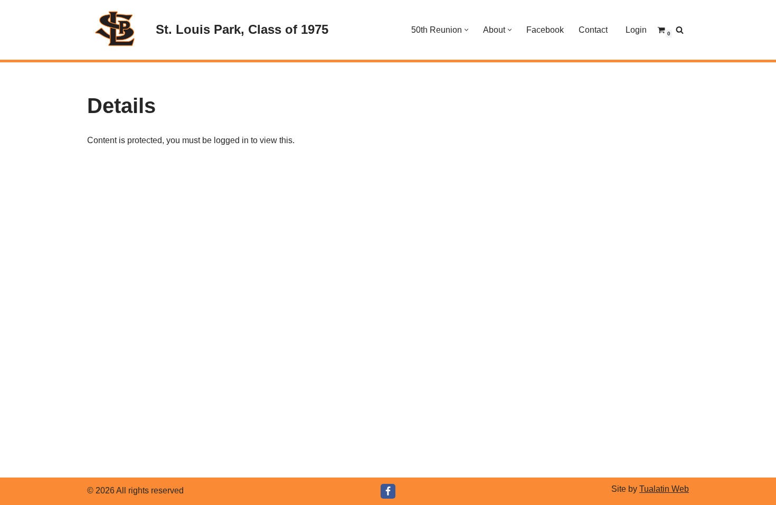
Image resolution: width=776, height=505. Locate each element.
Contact (593, 29)
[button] (466, 30)
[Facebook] (388, 491)
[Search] (680, 30)
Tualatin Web (664, 488)
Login (636, 29)
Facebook (545, 29)
